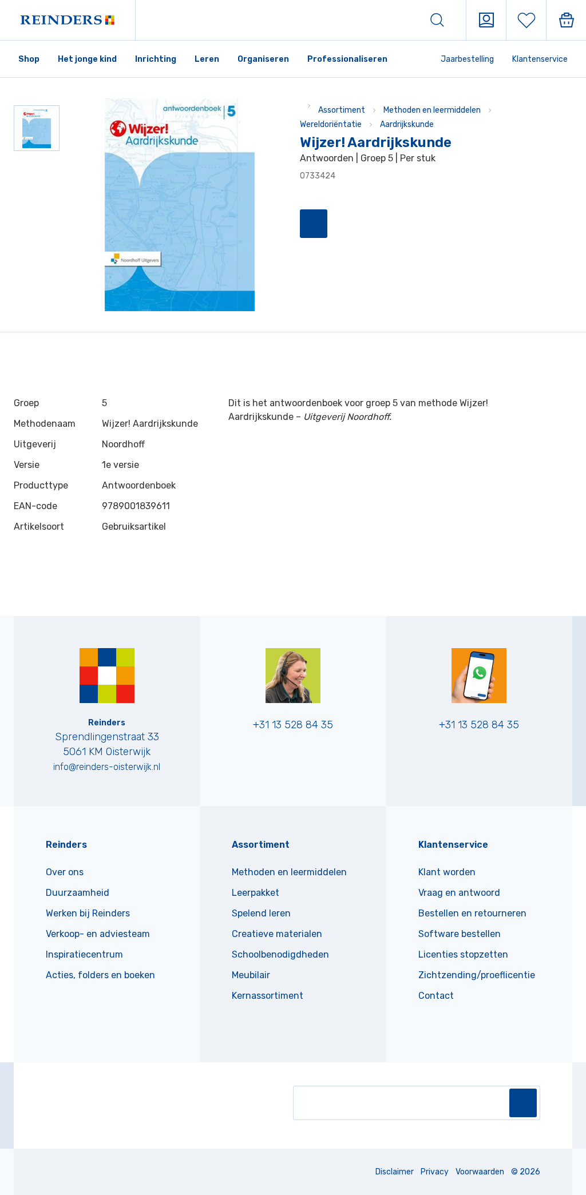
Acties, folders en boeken (100, 975)
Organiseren (263, 59)
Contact (436, 995)
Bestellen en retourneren (472, 913)
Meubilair (251, 975)
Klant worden (447, 872)
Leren (207, 59)
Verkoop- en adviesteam (98, 933)
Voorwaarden (480, 1172)
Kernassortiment (267, 995)
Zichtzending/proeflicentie (476, 975)
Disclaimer (394, 1172)
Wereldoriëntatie (331, 124)
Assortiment (341, 110)
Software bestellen (459, 933)
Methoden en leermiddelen (432, 110)
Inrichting (155, 59)
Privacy (435, 1172)
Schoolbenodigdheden (280, 954)
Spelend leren (261, 913)
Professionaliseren (347, 59)
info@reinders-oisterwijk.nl (106, 766)
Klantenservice (540, 59)
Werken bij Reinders (88, 913)
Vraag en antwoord (459, 892)
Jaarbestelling (467, 59)
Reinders (66, 844)
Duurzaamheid (77, 892)
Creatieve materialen (277, 933)
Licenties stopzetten (463, 954)
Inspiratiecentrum (84, 954)
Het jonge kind (87, 59)
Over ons (65, 872)
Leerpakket (255, 892)
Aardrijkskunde (407, 124)
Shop (28, 59)
